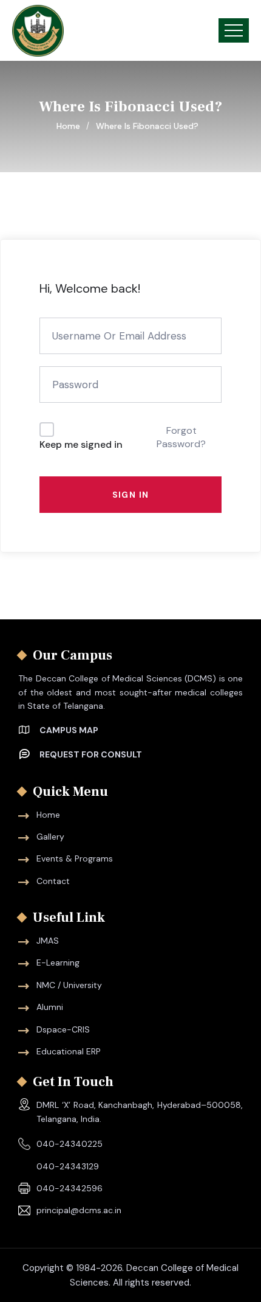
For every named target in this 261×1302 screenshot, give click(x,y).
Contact (53, 881)
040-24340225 (69, 1143)
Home (70, 125)
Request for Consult (90, 754)
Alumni (49, 1006)
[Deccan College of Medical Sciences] (38, 31)
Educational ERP (68, 1051)
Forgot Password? (181, 437)
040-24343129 (67, 1166)
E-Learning (58, 962)
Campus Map (68, 730)
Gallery (50, 836)
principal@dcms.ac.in (78, 1210)
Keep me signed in (81, 444)
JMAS (47, 940)
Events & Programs (74, 858)
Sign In (130, 494)
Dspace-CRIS (63, 1029)
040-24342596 (69, 1188)
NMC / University (69, 985)
